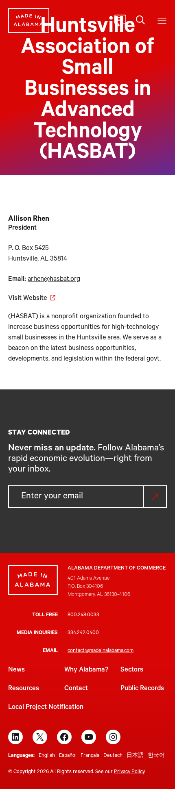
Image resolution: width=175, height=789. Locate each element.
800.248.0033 (83, 615)
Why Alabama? (86, 670)
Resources (23, 689)
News (16, 670)
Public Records (142, 689)
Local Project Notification (45, 707)
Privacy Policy (129, 772)
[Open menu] (162, 21)
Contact (76, 689)
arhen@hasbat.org (54, 279)
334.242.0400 (83, 633)
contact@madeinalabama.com (100, 651)
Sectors (131, 670)
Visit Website (27, 298)
